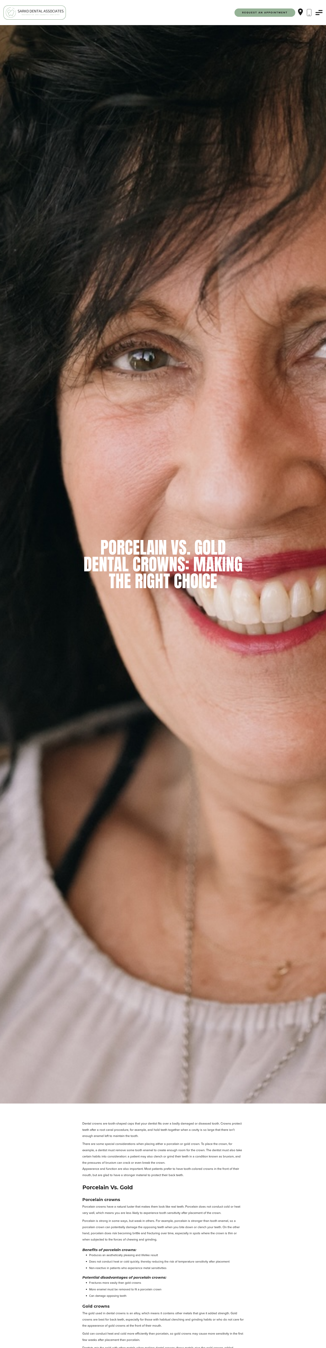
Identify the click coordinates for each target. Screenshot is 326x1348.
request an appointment (265, 12)
